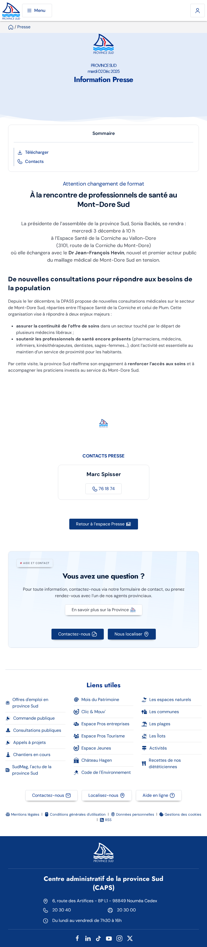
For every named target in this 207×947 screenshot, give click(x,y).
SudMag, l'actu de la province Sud (31, 770)
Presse (23, 27)
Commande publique (34, 718)
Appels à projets (29, 742)
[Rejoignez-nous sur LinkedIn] (88, 938)
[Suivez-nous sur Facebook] (77, 938)
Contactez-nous (74, 634)
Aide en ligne (155, 795)
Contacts (34, 161)
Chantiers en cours (31, 754)
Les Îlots (157, 736)
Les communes (164, 711)
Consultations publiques (37, 730)
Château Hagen (96, 760)
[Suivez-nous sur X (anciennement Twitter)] (130, 938)
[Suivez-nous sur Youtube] (109, 938)
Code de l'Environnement (106, 772)
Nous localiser (128, 634)
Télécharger (37, 152)
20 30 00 (126, 910)
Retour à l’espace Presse (100, 524)
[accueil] (10, 27)
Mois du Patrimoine (100, 699)
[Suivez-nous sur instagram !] (119, 938)
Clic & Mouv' (93, 711)
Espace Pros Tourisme (103, 736)
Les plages (159, 724)
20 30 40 (61, 910)
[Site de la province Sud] (11, 10)
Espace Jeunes (96, 748)
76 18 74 (106, 488)
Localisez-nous (103, 795)
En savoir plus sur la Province (100, 610)
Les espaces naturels (170, 699)
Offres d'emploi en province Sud (30, 703)
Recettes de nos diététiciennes (165, 763)
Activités (158, 748)
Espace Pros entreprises (105, 724)
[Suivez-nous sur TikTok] (98, 938)
